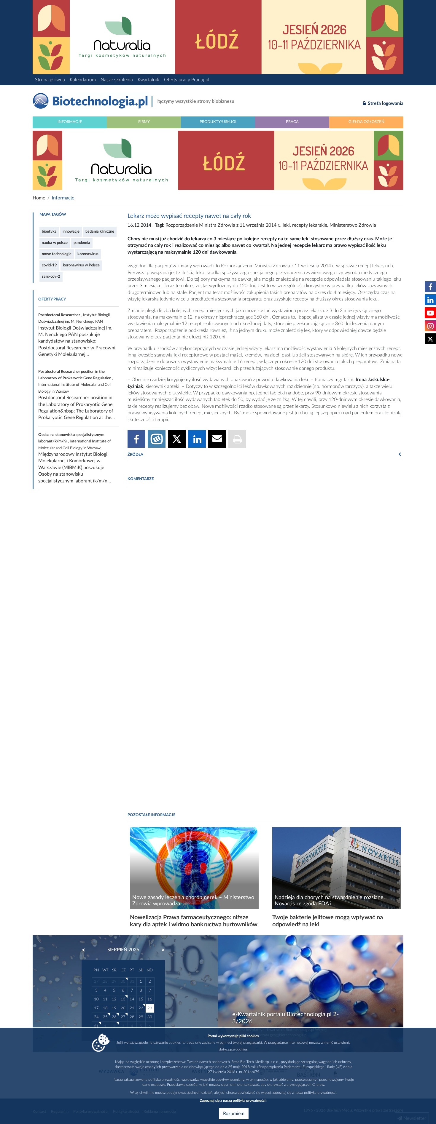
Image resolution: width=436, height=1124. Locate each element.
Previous (86, 950)
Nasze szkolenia (117, 79)
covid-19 (49, 265)
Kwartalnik (148, 79)
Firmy (144, 122)
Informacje (70, 122)
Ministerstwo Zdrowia (353, 225)
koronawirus (87, 254)
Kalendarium (83, 79)
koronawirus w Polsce (81, 265)
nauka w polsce (55, 242)
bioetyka (49, 231)
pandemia (82, 242)
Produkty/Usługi (218, 122)
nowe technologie (56, 254)
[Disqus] (265, 572)
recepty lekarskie (309, 225)
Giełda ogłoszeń (366, 122)
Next (160, 950)
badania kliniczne (99, 231)
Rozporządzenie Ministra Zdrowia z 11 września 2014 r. (223, 225)
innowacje (71, 231)
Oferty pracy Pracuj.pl (186, 79)
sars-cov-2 (51, 276)
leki (286, 225)
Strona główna (50, 79)
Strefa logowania (385, 103)
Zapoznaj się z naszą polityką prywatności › (233, 1100)
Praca (292, 122)
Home (39, 198)
